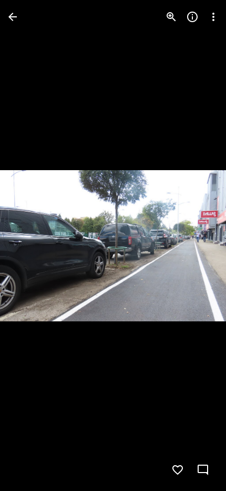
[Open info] (192, 16)
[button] (29, 245)
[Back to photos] (12, 17)
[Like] (177, 470)
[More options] (213, 16)
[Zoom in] (171, 16)
